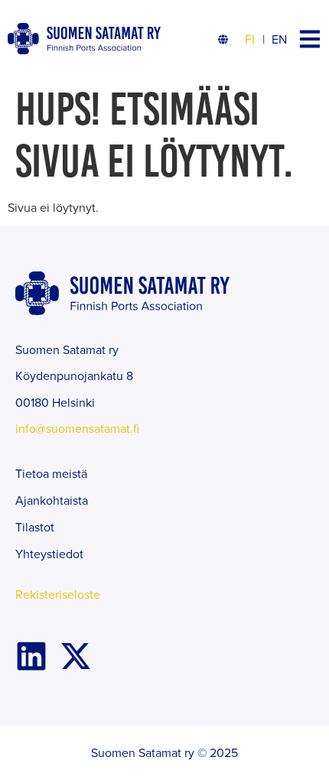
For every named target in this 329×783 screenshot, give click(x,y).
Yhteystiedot (49, 553)
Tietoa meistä (51, 473)
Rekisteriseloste (57, 594)
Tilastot (34, 526)
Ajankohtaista (51, 500)
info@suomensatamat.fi (77, 428)
